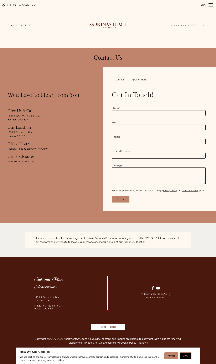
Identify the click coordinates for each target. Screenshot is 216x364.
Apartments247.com (75, 338)
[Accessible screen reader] (3, 5)
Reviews (143, 342)
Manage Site (89, 342)
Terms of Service (190, 190)
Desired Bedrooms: (123, 151)
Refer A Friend (108, 326)
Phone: (116, 136)
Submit (121, 199)
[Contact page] (9, 5)
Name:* (116, 108)
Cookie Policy (128, 342)
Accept (171, 355)
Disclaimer (74, 342)
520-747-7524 (187, 25)
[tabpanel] (159, 146)
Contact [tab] (119, 79)
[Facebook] (153, 288)
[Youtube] (158, 288)
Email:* (115, 122)
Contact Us (21, 25)
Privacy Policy (170, 190)
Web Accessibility (109, 342)
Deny (185, 355)
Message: (117, 165)
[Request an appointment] (14, 5)
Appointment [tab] (139, 79)
